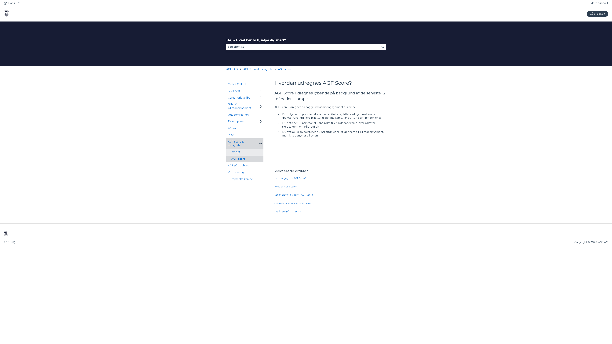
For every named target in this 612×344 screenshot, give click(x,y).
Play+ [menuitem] (231, 134)
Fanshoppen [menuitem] (236, 121)
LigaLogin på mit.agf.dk (287, 211)
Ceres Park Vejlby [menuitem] (239, 97)
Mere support (599, 3)
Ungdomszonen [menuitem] (238, 114)
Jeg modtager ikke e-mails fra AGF (293, 203)
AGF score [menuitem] (238, 158)
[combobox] (303, 47)
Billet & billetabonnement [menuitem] (239, 106)
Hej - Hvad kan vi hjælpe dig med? (256, 40)
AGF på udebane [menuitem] (239, 165)
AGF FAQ (232, 69)
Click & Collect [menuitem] (237, 84)
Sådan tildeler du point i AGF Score (293, 194)
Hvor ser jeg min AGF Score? (290, 178)
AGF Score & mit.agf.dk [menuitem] (236, 143)
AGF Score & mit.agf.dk (257, 69)
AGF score (284, 69)
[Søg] (383, 47)
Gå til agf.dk (597, 13)
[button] (260, 91)
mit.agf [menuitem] (235, 152)
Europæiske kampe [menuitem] (240, 179)
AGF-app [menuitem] (233, 128)
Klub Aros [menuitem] (234, 90)
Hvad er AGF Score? (285, 186)
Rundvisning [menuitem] (236, 172)
